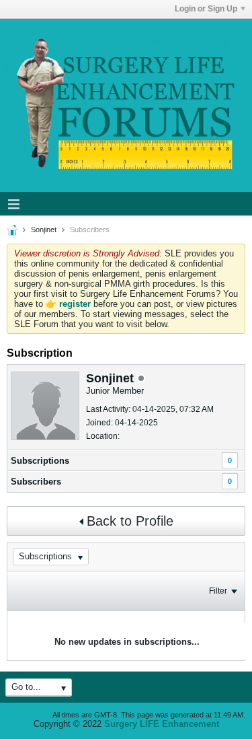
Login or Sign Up (206, 8)
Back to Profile (130, 521)
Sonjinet (43, 229)
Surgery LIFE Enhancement (161, 724)
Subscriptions (40, 461)
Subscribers (36, 482)
